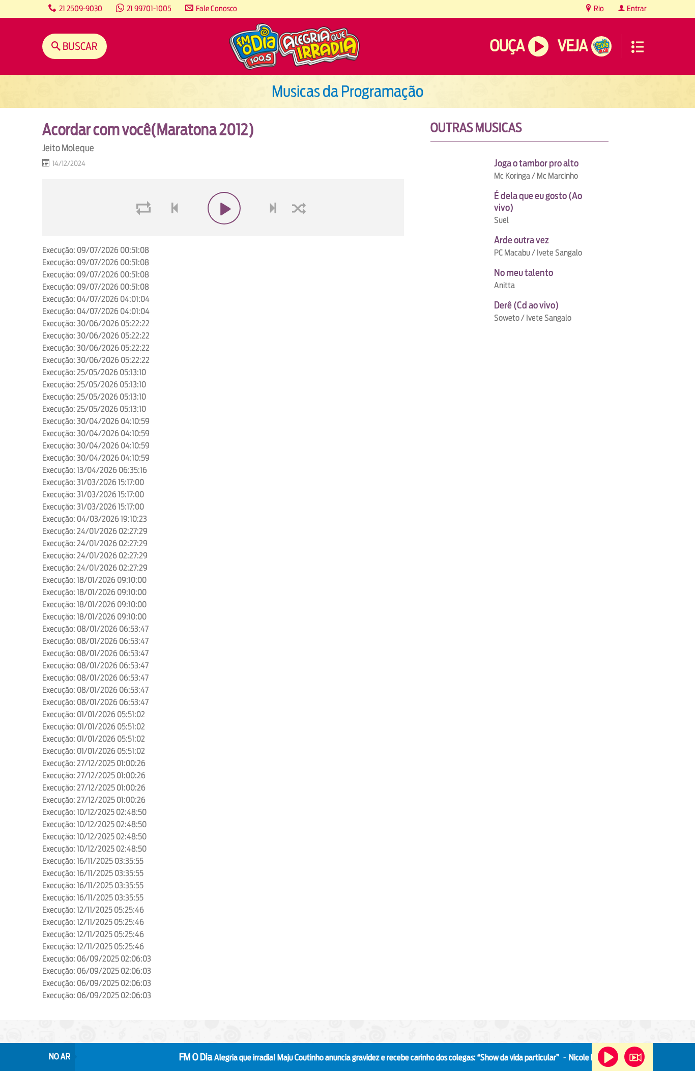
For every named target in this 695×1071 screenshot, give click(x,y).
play (223, 232)
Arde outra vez (521, 240)
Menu (637, 47)
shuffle (300, 232)
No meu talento (523, 272)
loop (145, 232)
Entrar (636, 8)
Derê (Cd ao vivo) (526, 305)
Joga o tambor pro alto (536, 163)
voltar (171, 232)
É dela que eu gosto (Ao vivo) (538, 201)
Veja (573, 45)
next (274, 232)
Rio (598, 8)
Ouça (507, 45)
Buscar (79, 46)
